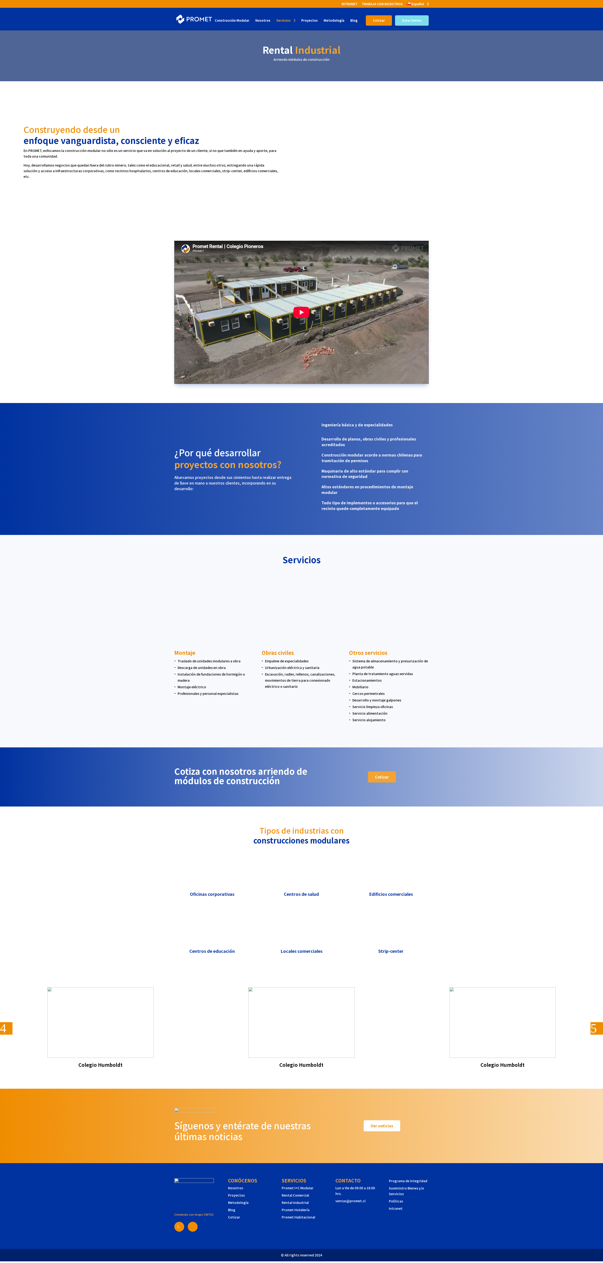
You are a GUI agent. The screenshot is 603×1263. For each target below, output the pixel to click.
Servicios (283, 21)
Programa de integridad (408, 1180)
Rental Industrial (295, 1202)
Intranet (396, 1208)
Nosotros (262, 21)
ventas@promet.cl (350, 1200)
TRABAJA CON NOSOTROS (382, 4)
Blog (354, 21)
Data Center (412, 20)
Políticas (396, 1201)
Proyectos (309, 21)
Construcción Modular (232, 21)
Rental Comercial (295, 1195)
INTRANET (350, 4)
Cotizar (379, 20)
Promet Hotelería (296, 1209)
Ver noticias (382, 1126)
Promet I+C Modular (298, 1188)
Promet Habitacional (298, 1217)
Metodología (334, 21)
